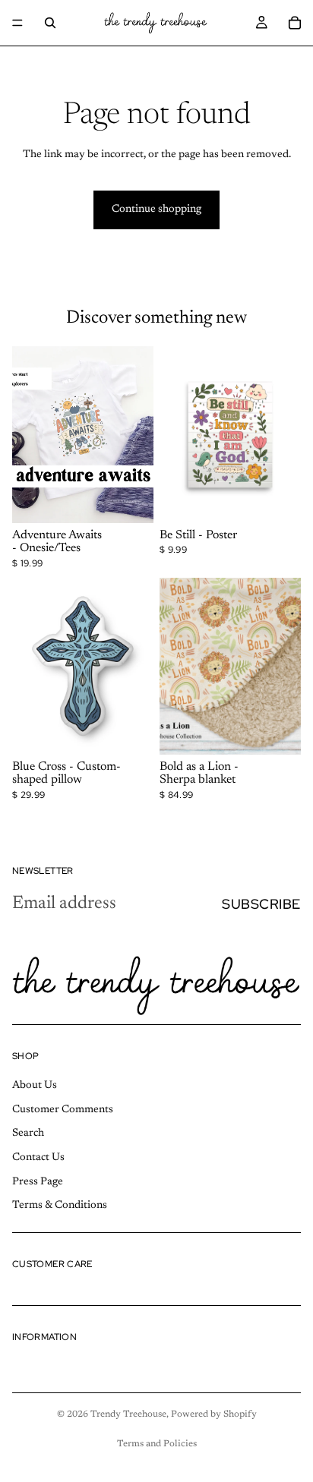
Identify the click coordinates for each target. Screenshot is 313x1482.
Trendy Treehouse (128, 1414)
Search (28, 1134)
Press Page (37, 1182)
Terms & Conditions (59, 1205)
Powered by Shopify (214, 1414)
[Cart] (294, 22)
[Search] (50, 22)
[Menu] (17, 22)
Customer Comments (62, 1110)
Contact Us (38, 1157)
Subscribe (261, 904)
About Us (34, 1086)
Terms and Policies (157, 1444)
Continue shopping (156, 209)
